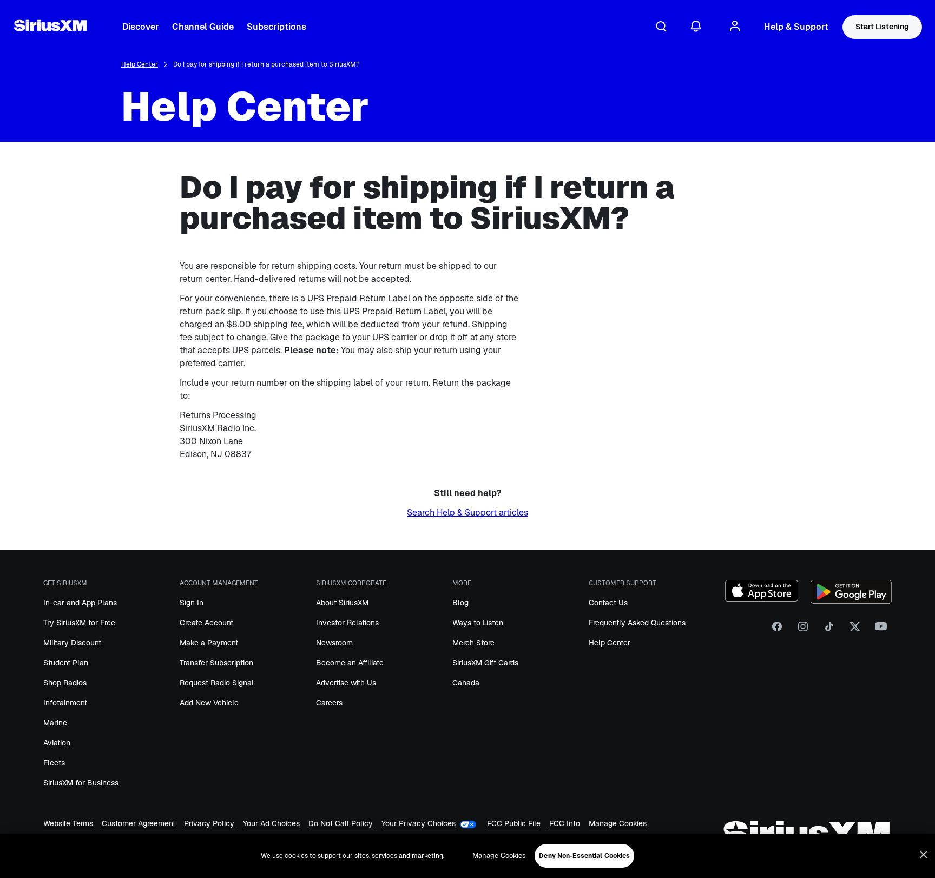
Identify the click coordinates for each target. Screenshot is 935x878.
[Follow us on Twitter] (854, 630)
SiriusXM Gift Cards (485, 663)
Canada (465, 683)
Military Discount (72, 643)
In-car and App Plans (80, 603)
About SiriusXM (342, 603)
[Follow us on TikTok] (828, 630)
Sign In (191, 603)
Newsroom (334, 643)
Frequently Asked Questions (637, 623)
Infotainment (65, 703)
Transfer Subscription (216, 663)
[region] (467, 856)
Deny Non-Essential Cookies (584, 855)
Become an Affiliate (350, 663)
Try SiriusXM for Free (79, 623)
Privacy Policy (209, 823)
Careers (329, 703)
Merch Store (473, 643)
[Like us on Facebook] (777, 630)
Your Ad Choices (271, 823)
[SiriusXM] (50, 27)
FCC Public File (514, 823)
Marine (55, 723)
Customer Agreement (138, 823)
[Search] (661, 27)
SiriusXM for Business (80, 783)
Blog (460, 603)
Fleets (54, 763)
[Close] (924, 855)
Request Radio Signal (217, 683)
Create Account (206, 623)
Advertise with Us (346, 683)
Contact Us (608, 603)
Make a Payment (209, 643)
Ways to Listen (477, 623)
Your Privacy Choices (418, 823)
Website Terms (68, 823)
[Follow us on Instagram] (802, 630)
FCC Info (564, 823)
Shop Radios (65, 683)
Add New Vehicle (209, 703)
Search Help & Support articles (467, 512)
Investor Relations (347, 623)
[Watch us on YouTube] (880, 630)
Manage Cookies (618, 823)
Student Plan (65, 663)
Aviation (56, 743)
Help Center (139, 65)
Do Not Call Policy (340, 823)
